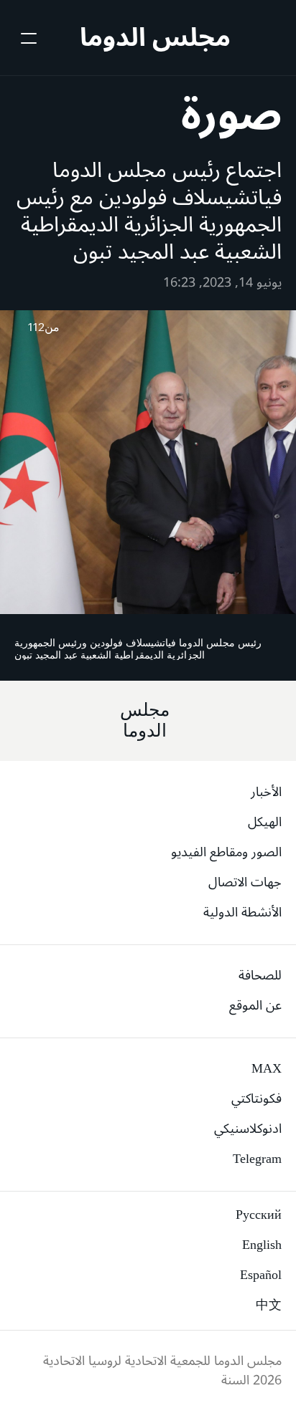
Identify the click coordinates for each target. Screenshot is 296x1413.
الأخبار (266, 791)
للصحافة (260, 975)
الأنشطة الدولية (242, 912)
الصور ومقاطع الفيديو (226, 852)
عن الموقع (255, 1005)
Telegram (257, 1158)
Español (261, 1274)
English (262, 1244)
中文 (269, 1304)
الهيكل (265, 821)
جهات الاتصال (245, 882)
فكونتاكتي (256, 1098)
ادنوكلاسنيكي (248, 1128)
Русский (259, 1214)
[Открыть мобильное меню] (28, 38)
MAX (266, 1068)
